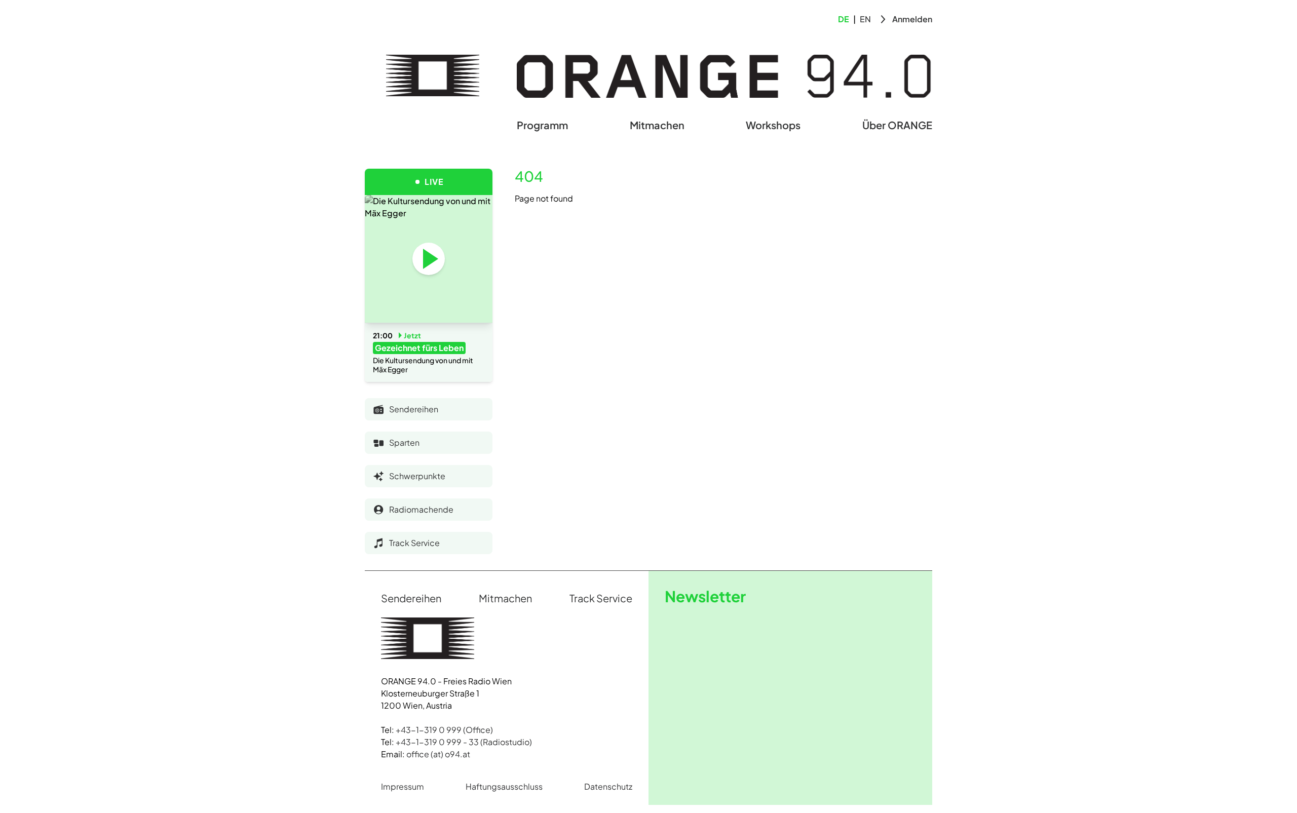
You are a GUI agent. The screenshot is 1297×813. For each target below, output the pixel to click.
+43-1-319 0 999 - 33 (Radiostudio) (464, 742)
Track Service (600, 598)
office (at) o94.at (438, 754)
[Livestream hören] (428, 259)
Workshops (773, 125)
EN (865, 19)
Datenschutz (608, 786)
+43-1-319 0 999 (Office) (444, 729)
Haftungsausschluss (504, 786)
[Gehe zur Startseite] (432, 75)
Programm (542, 125)
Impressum (402, 786)
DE (843, 19)
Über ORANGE (897, 125)
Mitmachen (657, 125)
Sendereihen (411, 598)
